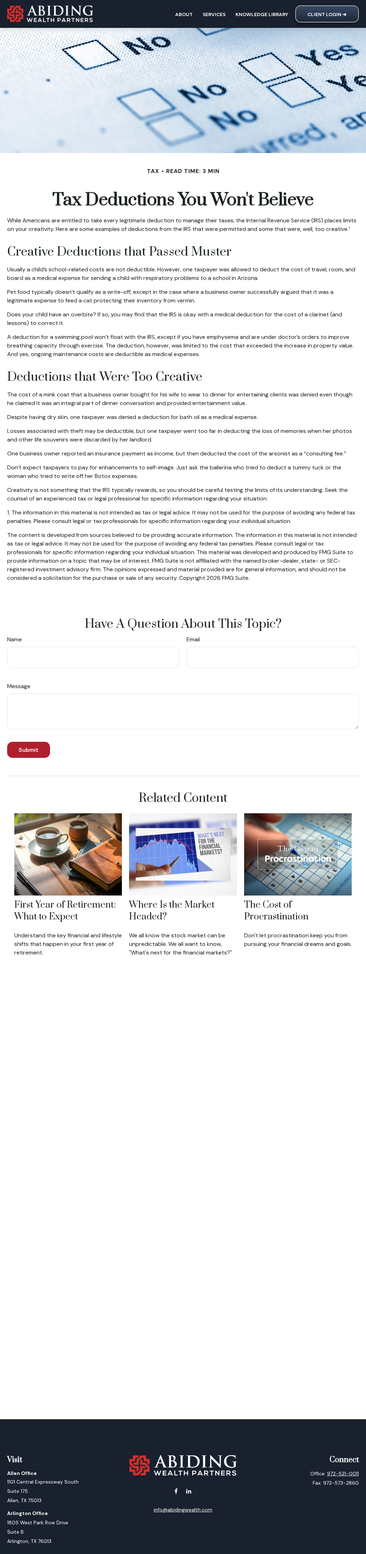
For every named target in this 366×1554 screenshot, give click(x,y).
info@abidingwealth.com (183, 1509)
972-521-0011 (343, 1473)
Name (14, 639)
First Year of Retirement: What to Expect (65, 911)
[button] (184, 14)
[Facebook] (176, 1491)
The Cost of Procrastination (276, 911)
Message (18, 686)
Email (193, 639)
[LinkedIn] (188, 1491)
